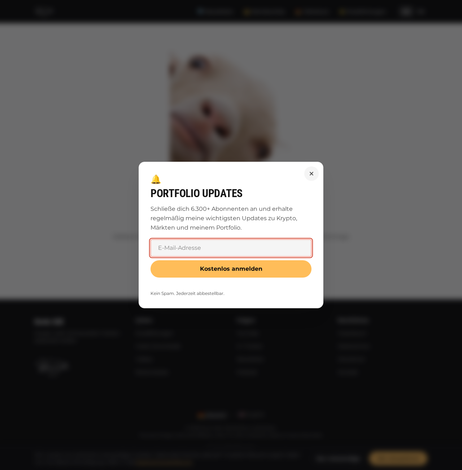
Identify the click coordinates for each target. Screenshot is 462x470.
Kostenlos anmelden (231, 268)
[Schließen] (311, 173)
